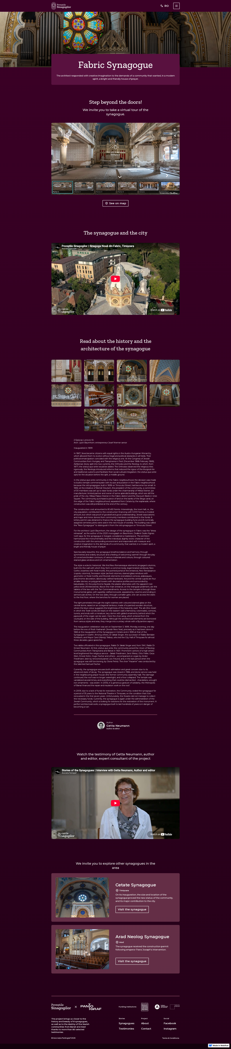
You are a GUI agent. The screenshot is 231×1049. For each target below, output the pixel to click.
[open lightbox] (66, 371)
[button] (176, 6)
